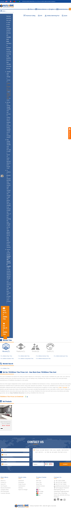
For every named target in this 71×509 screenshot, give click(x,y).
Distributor (21, 482)
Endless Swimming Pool (53, 15)
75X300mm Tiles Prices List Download (11, 396)
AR (19, 1)
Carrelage (40, 491)
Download (21, 480)
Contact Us (3, 482)
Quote (65, 15)
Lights (52, 9)
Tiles (31, 9)
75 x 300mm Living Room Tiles (25, 358)
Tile (39, 489)
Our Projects (4, 486)
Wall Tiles (38, 480)
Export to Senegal (22, 489)
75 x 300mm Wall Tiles (24, 356)
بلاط (39, 495)
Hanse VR (3, 484)
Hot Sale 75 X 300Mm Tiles (5, 330)
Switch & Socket (63, 9)
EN (7, 1)
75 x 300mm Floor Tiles (6, 356)
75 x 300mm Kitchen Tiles (42, 356)
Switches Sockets (40, 486)
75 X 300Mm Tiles (5, 368)
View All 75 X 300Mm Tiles (5, 315)
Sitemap (20, 487)
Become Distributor (6, 487)
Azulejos (40, 493)
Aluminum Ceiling (30, 15)
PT (15, 1)
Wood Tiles (39, 484)
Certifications (21, 486)
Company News (5, 489)
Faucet (38, 487)
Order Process (22, 484)
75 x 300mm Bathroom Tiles (61, 356)
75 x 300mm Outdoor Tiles (7, 358)
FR (11, 1)
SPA (41, 15)
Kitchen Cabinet (42, 9)
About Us (3, 480)
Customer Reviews (5, 493)
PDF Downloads (5, 491)
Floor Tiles (39, 482)
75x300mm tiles (8, 39)
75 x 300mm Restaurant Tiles (43, 358)
